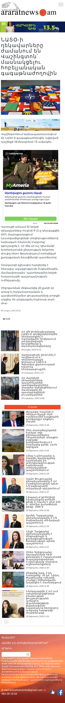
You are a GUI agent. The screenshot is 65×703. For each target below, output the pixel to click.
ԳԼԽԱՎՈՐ (8, 637)
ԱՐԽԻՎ (7, 648)
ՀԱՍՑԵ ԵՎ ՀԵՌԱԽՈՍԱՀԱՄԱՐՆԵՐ (25, 643)
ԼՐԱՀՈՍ (32, 407)
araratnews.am (9, 671)
